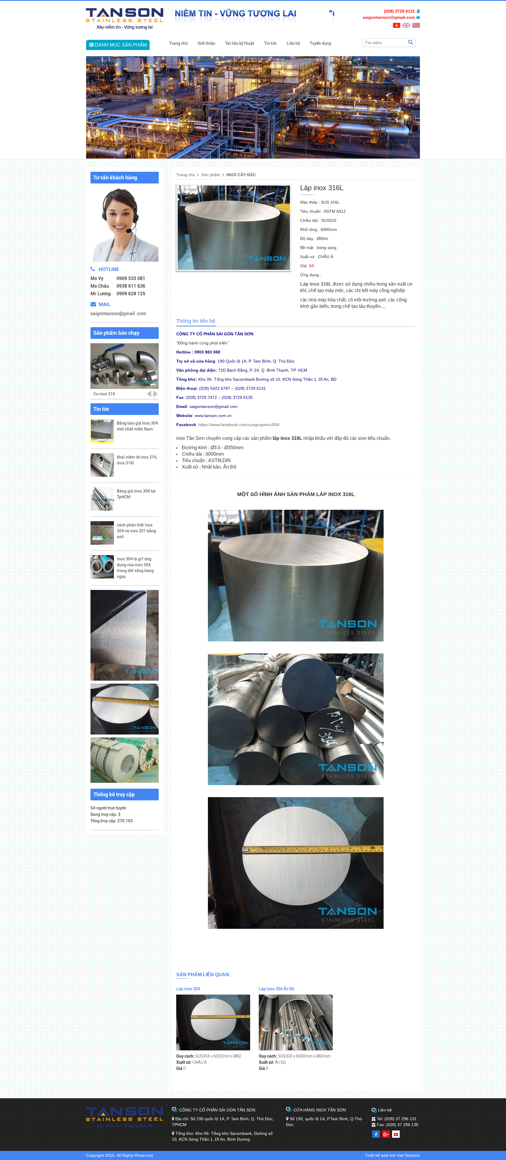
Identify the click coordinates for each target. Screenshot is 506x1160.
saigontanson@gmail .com (118, 313)
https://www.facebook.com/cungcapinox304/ (239, 424)
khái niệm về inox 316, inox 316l (137, 460)
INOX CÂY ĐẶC (241, 174)
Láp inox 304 (188, 988)
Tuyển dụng (320, 43)
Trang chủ (178, 43)
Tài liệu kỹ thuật (239, 43)
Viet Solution (408, 1155)
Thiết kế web (377, 1155)
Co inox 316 (104, 394)
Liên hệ (293, 43)
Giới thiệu (206, 43)
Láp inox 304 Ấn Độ (276, 988)
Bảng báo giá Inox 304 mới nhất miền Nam (137, 426)
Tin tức (270, 43)
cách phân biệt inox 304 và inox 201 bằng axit (136, 531)
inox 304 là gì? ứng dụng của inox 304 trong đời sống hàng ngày (135, 568)
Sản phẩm (210, 174)
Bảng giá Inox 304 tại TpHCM (136, 494)
